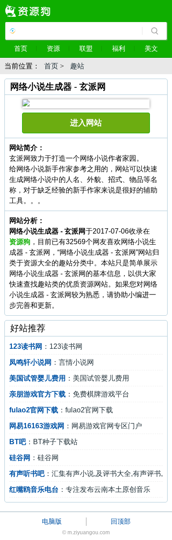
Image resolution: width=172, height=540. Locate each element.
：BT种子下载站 (43, 442)
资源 (53, 48)
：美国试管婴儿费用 (69, 378)
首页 (20, 48)
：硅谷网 (34, 457)
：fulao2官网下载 (61, 410)
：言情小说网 (51, 362)
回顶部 (121, 521)
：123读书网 (45, 346)
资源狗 (19, 241)
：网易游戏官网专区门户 (75, 426)
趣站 (77, 66)
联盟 (86, 48)
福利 (118, 48)
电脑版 (52, 521)
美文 (151, 48)
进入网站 (86, 122)
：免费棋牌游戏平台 (69, 394)
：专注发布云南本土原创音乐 (79, 489)
